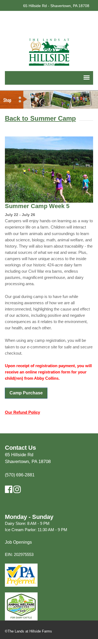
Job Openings (18, 542)
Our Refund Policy (22, 412)
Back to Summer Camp (40, 118)
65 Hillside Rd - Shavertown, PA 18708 (56, 6)
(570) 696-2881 (20, 475)
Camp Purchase (26, 393)
